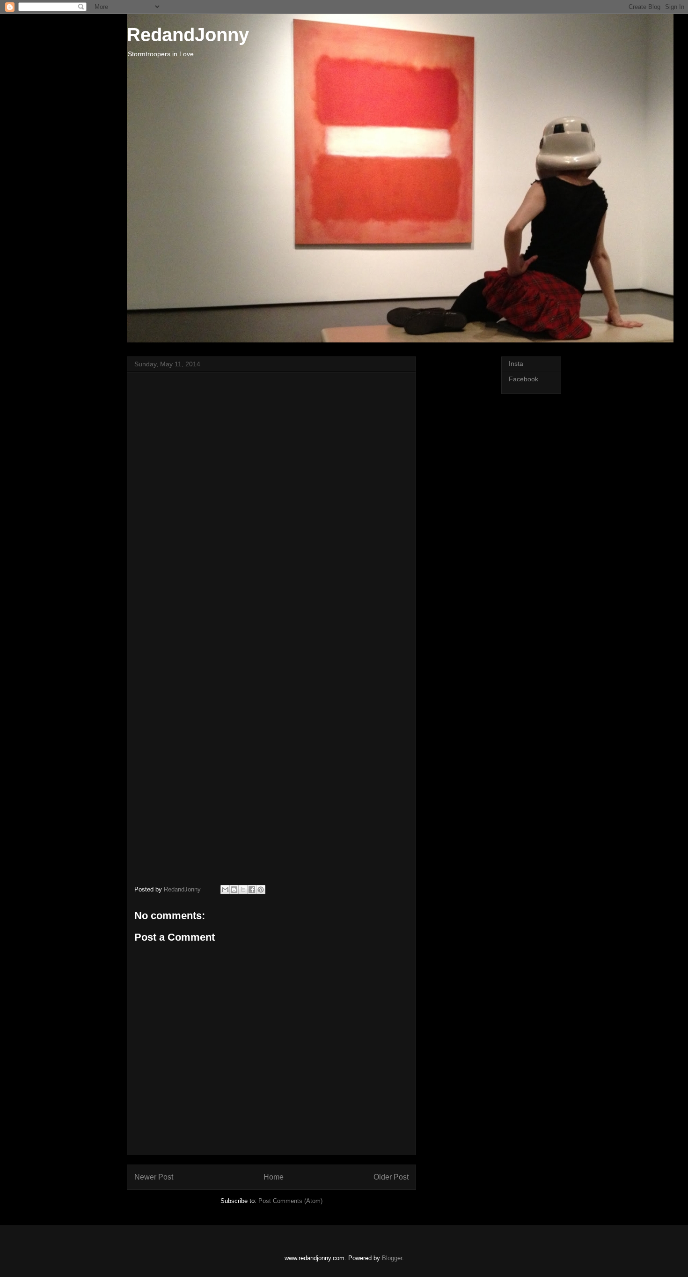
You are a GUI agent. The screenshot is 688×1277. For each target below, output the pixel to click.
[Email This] (225, 889)
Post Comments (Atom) (290, 1200)
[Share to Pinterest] (260, 889)
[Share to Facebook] (251, 889)
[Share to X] (243, 889)
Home (273, 1177)
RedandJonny (188, 34)
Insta (516, 363)
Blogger (392, 1258)
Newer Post (153, 1177)
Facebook (523, 379)
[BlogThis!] (234, 889)
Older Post (391, 1177)
